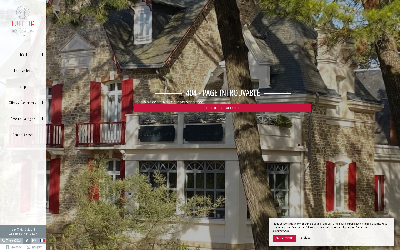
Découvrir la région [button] (22, 119)
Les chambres (23, 71)
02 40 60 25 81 (13, 240)
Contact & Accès (23, 135)
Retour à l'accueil (223, 108)
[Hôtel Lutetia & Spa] (23, 21)
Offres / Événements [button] (22, 103)
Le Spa (23, 87)
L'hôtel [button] (22, 55)
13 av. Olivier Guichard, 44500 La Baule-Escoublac (23, 231)
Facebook (15, 247)
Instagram (36, 247)
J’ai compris (285, 238)
